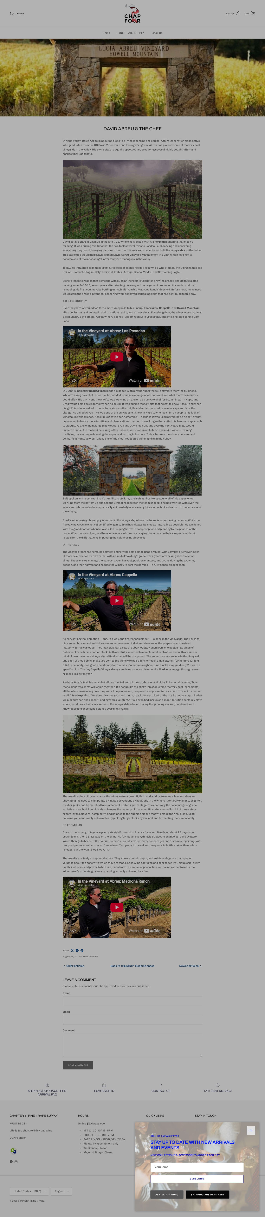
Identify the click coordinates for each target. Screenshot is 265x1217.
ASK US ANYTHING (166, 1194)
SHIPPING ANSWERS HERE (207, 1194)
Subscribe (197, 1178)
